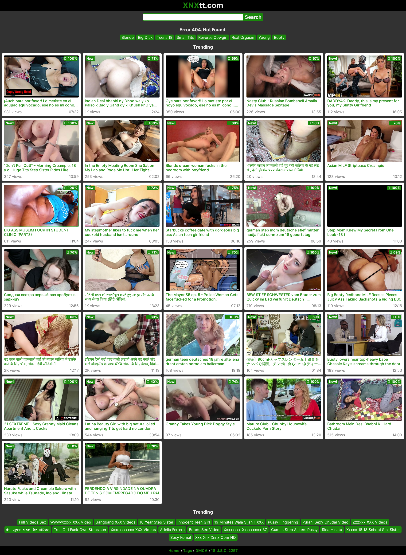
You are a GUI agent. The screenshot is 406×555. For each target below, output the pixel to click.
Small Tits (185, 37)
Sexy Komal (180, 537)
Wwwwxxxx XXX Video (70, 522)
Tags (187, 550)
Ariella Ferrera (172, 530)
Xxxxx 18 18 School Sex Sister (373, 530)
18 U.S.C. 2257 (224, 550)
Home (174, 550)
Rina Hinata (332, 530)
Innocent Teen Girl (194, 522)
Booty (279, 37)
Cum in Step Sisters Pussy (294, 530)
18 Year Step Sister (156, 522)
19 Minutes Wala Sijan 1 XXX (239, 522)
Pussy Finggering (283, 522)
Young (264, 37)
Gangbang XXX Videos (115, 522)
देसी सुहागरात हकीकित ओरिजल (28, 530)
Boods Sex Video (204, 530)
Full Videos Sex (32, 522)
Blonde (127, 37)
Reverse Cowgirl (212, 37)
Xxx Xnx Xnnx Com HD (215, 537)
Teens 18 (164, 37)
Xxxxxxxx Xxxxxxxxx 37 (245, 530)
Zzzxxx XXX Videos (370, 522)
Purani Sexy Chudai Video (325, 522)
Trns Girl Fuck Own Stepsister (80, 530)
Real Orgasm (243, 37)
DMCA (201, 550)
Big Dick (145, 37)
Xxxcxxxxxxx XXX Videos (133, 530)
